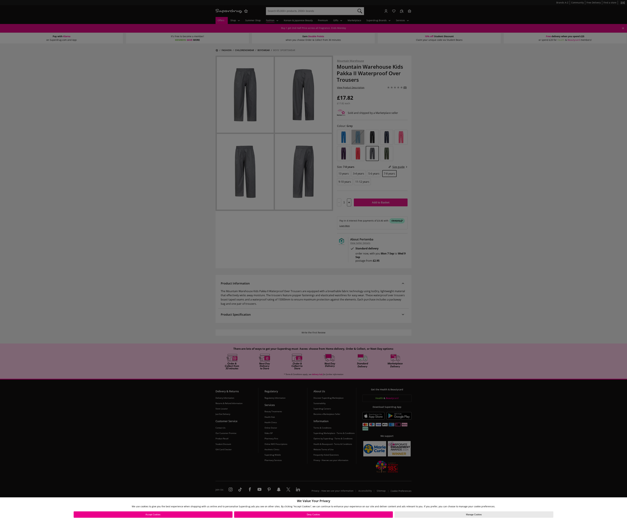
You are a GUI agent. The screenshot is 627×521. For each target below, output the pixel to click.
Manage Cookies (474, 514)
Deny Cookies (313, 514)
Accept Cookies (153, 514)
